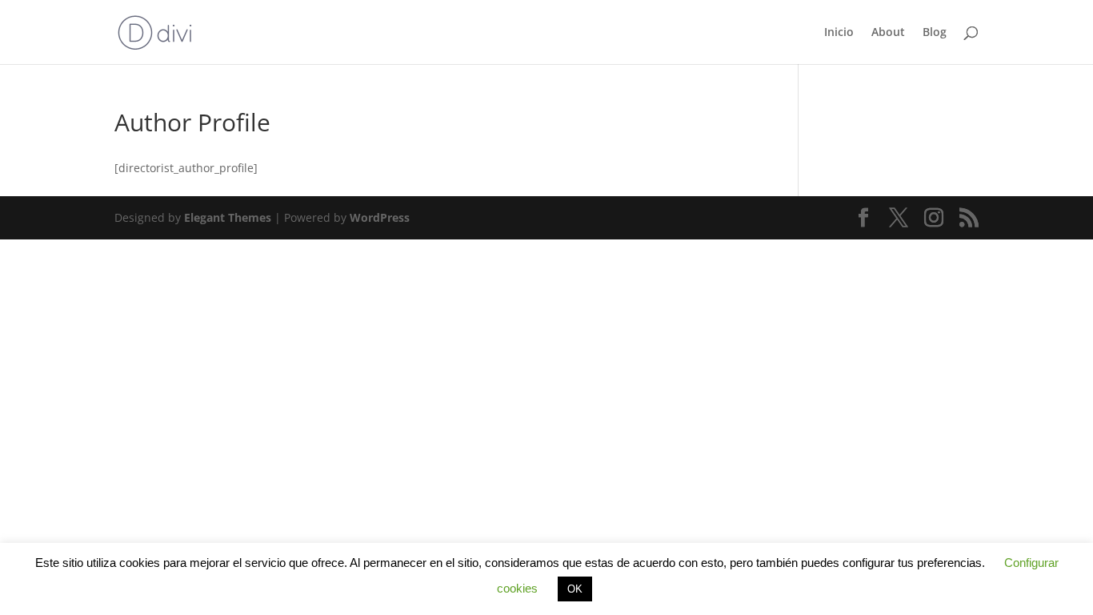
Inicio (839, 32)
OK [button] (575, 589)
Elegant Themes (227, 217)
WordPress (380, 217)
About (888, 32)
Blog (935, 32)
